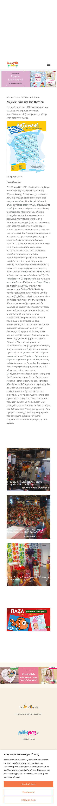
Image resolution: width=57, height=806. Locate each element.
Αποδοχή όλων (29, 784)
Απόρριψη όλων (28, 800)
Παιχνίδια (34, 97)
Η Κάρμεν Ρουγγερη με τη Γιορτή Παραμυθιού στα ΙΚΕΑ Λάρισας (24, 483)
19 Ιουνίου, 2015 (15, 477)
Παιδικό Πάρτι (28, 739)
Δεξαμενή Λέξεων (17, 97)
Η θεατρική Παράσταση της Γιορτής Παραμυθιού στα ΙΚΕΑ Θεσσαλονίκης (25, 531)
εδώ (21, 176)
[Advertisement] (28, 29)
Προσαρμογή (28, 792)
